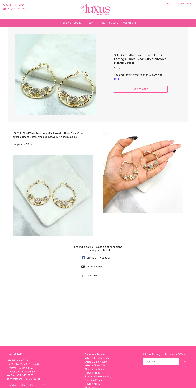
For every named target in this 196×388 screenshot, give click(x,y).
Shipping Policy (93, 380)
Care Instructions (94, 369)
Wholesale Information (97, 358)
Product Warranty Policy (98, 376)
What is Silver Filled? (96, 365)
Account (178, 4)
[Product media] (53, 195)
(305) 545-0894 (15, 4)
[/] (96, 9)
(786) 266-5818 (31, 378)
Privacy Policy (92, 383)
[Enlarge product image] (55, 74)
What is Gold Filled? (96, 361)
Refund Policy (92, 372)
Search (166, 4)
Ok (184, 361)
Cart (190, 4)
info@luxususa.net (17, 8)
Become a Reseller (95, 354)
